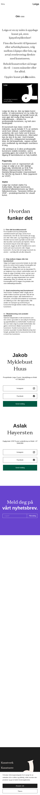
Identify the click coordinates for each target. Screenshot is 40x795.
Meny (3, 4)
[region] (20, 783)
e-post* (7, 516)
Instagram (20, 388)
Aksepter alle (20, 786)
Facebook (20, 396)
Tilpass (20, 791)
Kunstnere (7, 767)
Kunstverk (7, 762)
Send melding (20, 404)
